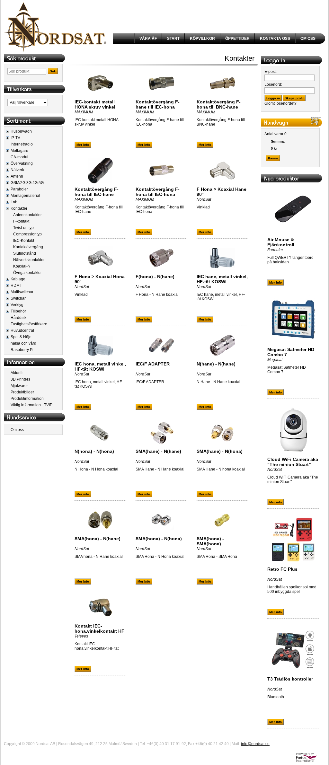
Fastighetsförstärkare (29, 324)
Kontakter (19, 208)
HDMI (16, 285)
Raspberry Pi (22, 349)
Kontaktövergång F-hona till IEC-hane (97, 192)
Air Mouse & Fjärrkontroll (280, 242)
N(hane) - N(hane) (216, 363)
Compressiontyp (27, 234)
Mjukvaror (19, 385)
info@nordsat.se (255, 744)
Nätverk (17, 170)
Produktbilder (22, 392)
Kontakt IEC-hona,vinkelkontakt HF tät (99, 631)
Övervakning (22, 163)
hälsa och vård (23, 343)
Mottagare (19, 150)
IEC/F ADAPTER (153, 363)
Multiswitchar (22, 292)
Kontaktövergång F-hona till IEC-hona (158, 192)
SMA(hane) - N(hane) (158, 451)
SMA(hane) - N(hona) (220, 451)
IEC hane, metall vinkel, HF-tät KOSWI (222, 279)
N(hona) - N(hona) (94, 451)
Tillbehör (18, 311)
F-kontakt (21, 221)
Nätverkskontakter (29, 260)
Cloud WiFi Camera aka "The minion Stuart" (292, 462)
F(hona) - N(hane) (155, 276)
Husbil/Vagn (21, 131)
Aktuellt (17, 373)
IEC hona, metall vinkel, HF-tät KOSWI (100, 366)
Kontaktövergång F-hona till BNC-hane (219, 104)
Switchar (18, 298)
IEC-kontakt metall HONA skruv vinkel (95, 104)
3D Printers (20, 379)
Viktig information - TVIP (31, 405)
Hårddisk (18, 317)
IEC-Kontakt (23, 240)
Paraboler (19, 189)
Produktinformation (27, 398)
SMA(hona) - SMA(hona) (210, 541)
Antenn (17, 176)
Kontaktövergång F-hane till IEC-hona (158, 104)
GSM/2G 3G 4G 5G (27, 182)
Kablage (18, 279)
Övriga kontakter (27, 272)
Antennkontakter (27, 215)
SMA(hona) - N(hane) (97, 538)
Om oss (17, 429)
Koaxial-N (22, 266)
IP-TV (15, 138)
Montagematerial (25, 195)
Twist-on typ (23, 227)
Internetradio (22, 144)
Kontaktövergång (28, 247)
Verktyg (17, 305)
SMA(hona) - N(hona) (159, 538)
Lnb (14, 202)
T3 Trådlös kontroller (290, 678)
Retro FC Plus (282, 569)
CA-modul (19, 157)
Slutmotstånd (24, 253)
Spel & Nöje (21, 337)
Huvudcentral (22, 330)
